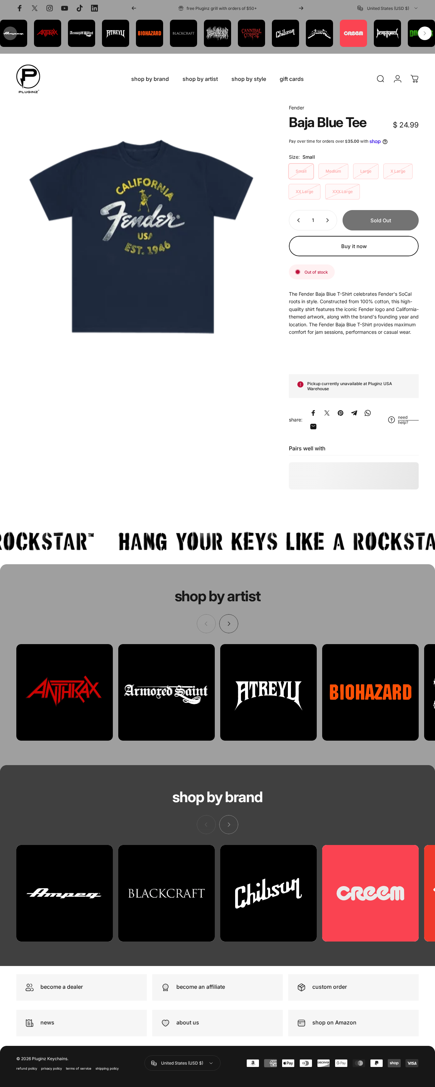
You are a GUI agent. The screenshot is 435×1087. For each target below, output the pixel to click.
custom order (329, 986)
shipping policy (107, 1068)
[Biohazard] (370, 692)
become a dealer (61, 986)
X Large (397, 171)
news (47, 1022)
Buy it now (354, 246)
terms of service (78, 1068)
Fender (296, 107)
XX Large (304, 191)
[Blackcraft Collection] (166, 893)
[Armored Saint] (166, 692)
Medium (333, 171)
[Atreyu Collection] (268, 692)
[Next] (301, 8)
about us (187, 1022)
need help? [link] (403, 420)
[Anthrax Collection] (64, 692)
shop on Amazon (334, 1022)
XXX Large (342, 191)
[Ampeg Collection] (64, 893)
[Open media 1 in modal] (142, 230)
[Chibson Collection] (268, 893)
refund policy (26, 1068)
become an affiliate (200, 986)
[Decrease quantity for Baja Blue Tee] (297, 220)
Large (365, 171)
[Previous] (133, 8)
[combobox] (388, 8)
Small (301, 171)
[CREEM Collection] (370, 893)
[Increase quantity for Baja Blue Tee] (329, 220)
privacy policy (51, 1068)
